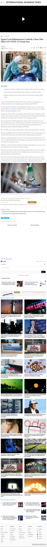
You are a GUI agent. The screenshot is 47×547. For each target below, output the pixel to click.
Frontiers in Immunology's (11, 110)
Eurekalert (30, 117)
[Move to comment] (45, 48)
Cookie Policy (21, 536)
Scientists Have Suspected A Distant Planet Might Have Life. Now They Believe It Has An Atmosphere (35, 396)
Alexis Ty (3, 46)
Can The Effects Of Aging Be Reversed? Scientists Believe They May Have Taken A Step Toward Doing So (11, 376)
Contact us (21, 530)
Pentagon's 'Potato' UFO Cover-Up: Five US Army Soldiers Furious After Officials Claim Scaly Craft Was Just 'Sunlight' (35, 475)
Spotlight (11, 534)
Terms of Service (27, 204)
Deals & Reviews (13, 539)
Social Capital (12, 530)
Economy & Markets (4, 532)
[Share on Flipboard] (39, 48)
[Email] (43, 48)
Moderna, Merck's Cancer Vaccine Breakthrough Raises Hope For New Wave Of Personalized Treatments (34, 435)
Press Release (12, 536)
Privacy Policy (34, 204)
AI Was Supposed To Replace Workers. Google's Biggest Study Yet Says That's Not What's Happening (11, 336)
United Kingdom (30, 534)
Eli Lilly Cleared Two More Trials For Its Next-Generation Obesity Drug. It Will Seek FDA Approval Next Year (34, 356)
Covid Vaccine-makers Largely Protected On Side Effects (14, 213)
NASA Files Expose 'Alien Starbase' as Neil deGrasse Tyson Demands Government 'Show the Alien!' (12, 495)
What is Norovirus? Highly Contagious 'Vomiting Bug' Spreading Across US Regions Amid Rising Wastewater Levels (11, 435)
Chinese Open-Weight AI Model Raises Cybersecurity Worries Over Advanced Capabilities (9, 415)
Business (2, 534)
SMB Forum (12, 532)
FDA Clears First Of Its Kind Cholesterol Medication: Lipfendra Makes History (32, 517)
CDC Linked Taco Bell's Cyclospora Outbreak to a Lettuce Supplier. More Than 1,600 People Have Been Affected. (35, 455)
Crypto (2, 539)
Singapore (29, 532)
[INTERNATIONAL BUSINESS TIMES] (23, 2)
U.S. (1, 530)
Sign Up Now (17, 292)
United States (30, 536)
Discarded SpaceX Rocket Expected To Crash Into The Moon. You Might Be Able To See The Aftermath (11, 316)
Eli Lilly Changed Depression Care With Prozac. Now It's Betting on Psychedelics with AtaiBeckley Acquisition (12, 475)
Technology (3, 536)
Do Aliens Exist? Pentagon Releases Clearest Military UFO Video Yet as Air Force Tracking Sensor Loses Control (34, 316)
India (29, 530)
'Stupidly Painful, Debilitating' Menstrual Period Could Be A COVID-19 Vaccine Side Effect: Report (23, 211)
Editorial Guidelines (35, 225)
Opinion (2, 541)
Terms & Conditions (22, 532)
